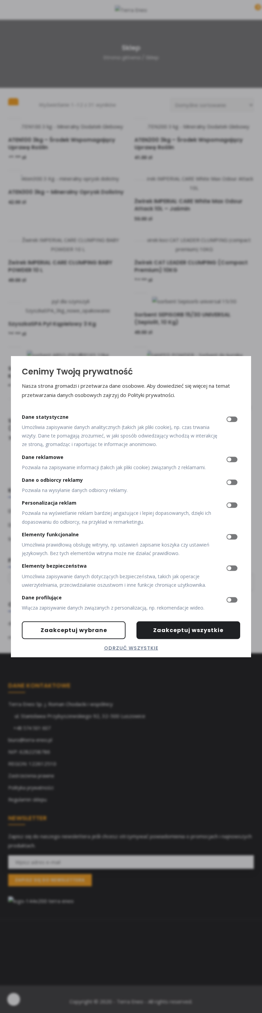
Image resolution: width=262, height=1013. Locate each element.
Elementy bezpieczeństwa (54, 566)
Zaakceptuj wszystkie (188, 630)
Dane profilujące (42, 597)
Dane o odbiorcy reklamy (52, 479)
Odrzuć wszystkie (131, 648)
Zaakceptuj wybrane (74, 630)
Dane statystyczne (45, 416)
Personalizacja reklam (49, 503)
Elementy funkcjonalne (50, 534)
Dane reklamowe (42, 457)
